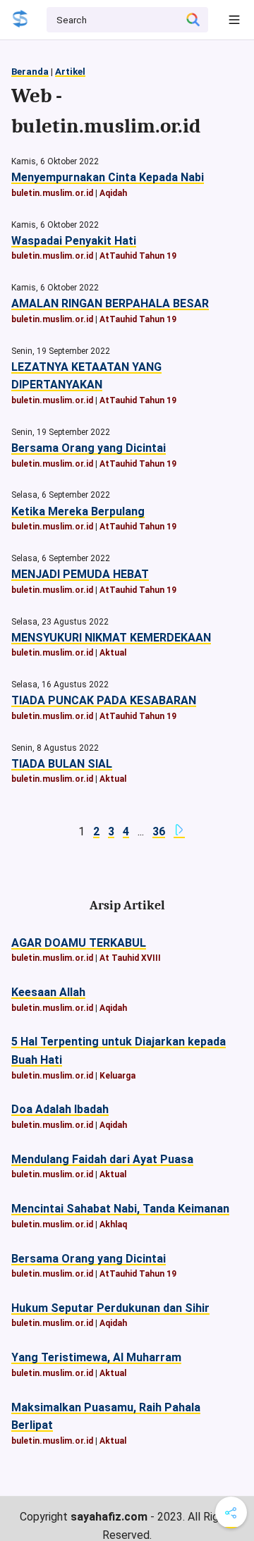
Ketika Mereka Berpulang (78, 511)
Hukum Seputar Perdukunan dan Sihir (110, 1308)
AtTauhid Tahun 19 (137, 256)
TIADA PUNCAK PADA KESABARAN (103, 700)
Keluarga (117, 1076)
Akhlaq (113, 1224)
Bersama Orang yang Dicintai (88, 448)
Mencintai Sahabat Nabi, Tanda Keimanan (120, 1208)
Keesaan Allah (48, 992)
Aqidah (113, 193)
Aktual (112, 653)
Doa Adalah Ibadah (60, 1109)
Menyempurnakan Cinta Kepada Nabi (107, 177)
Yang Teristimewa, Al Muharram (96, 1357)
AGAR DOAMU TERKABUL (78, 943)
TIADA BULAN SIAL (61, 763)
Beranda (30, 71)
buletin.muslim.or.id (52, 193)
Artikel (70, 71)
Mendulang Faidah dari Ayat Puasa (102, 1159)
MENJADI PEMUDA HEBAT (80, 574)
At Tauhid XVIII (130, 958)
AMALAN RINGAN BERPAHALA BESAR (110, 303)
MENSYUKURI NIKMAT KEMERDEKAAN (111, 637)
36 (158, 831)
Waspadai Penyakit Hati (73, 240)
